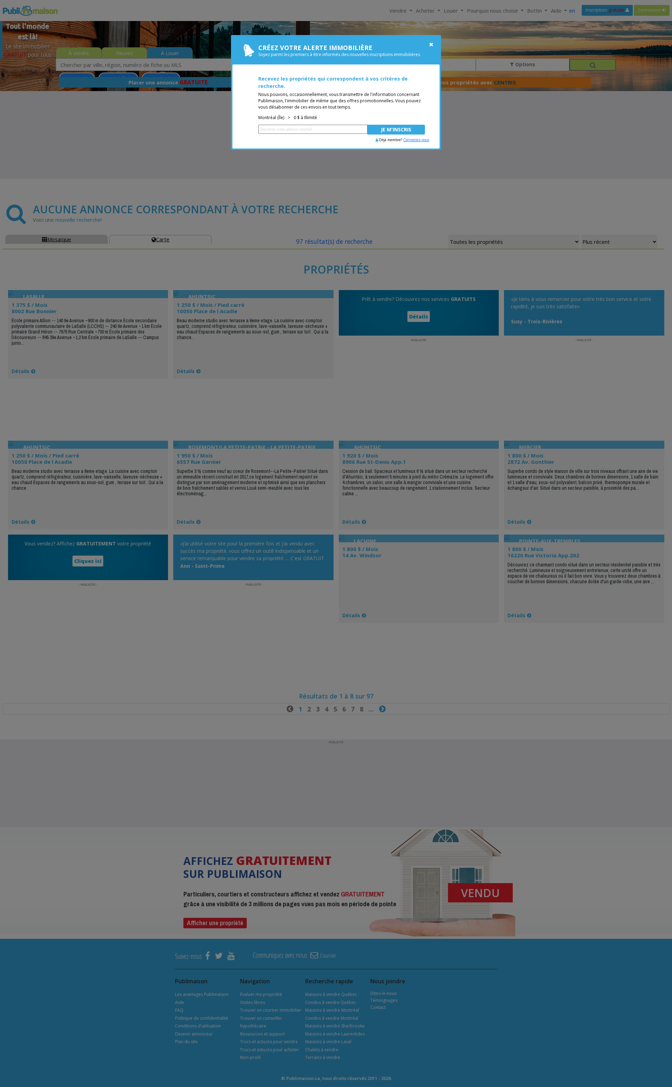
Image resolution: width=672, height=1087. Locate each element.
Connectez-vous (416, 139)
